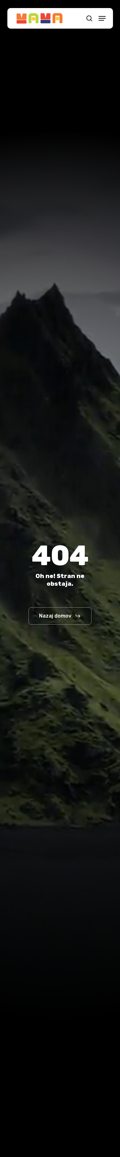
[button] (102, 18)
